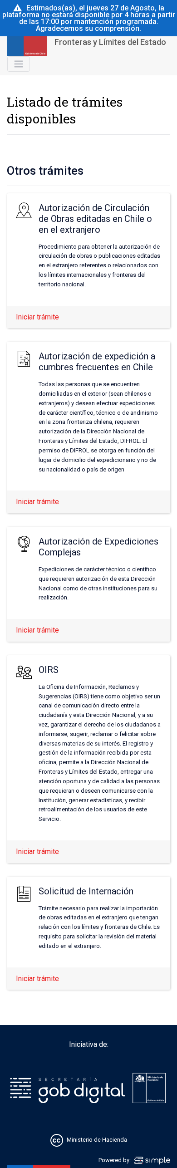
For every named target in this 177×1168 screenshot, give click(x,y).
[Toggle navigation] (18, 64)
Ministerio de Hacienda (97, 1139)
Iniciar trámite (37, 317)
